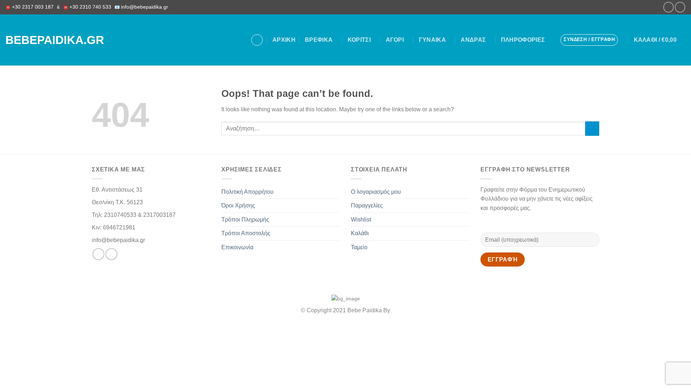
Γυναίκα (432, 40)
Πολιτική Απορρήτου (247, 192)
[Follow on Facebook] (668, 7)
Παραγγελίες (367, 205)
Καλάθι (360, 233)
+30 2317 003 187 (33, 7)
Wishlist (361, 219)
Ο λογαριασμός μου (376, 192)
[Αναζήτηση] (257, 40)
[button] (589, 40)
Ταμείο (359, 247)
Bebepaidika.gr (46, 40)
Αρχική (283, 40)
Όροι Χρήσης (238, 205)
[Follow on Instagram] (680, 7)
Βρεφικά (319, 40)
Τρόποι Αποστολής (245, 233)
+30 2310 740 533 (90, 7)
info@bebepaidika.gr (146, 7)
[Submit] (592, 128)
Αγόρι (395, 40)
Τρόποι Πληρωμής (245, 219)
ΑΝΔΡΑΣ (473, 40)
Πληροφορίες (523, 40)
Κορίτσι (359, 40)
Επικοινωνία (237, 247)
